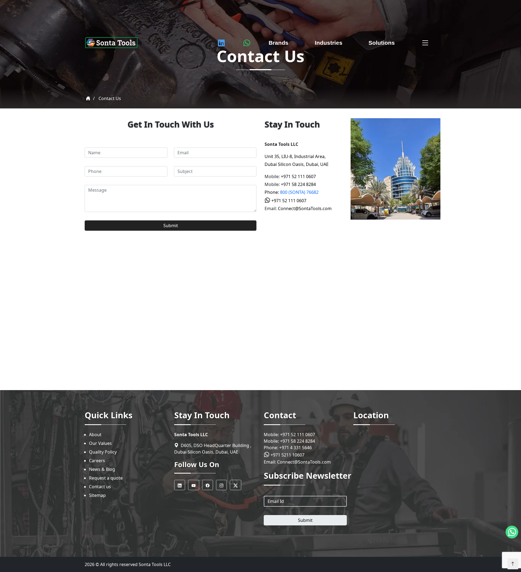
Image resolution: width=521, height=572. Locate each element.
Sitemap (97, 495)
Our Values (100, 443)
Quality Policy (103, 452)
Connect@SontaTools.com (305, 208)
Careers (97, 461)
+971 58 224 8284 (298, 184)
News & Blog (102, 469)
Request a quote (106, 478)
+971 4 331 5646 (295, 448)
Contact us (100, 487)
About (95, 435)
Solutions (381, 43)
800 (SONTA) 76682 (299, 192)
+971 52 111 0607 (298, 176)
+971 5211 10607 (286, 455)
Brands (278, 43)
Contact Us (110, 98)
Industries (328, 43)
